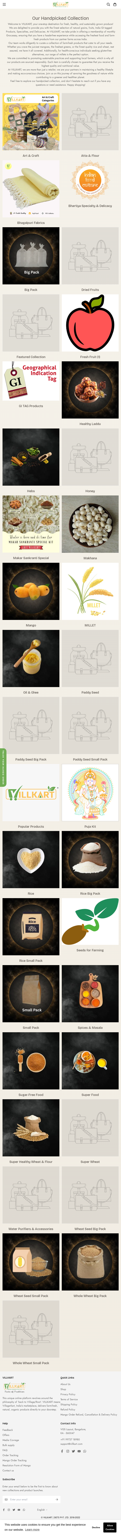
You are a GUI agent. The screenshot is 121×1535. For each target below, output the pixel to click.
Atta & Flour (90, 156)
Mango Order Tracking (14, 1460)
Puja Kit (90, 826)
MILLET (90, 625)
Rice (31, 893)
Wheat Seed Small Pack (31, 1296)
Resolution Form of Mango (17, 1465)
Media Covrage (11, 1440)
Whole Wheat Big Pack (90, 1296)
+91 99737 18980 (70, 1439)
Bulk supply (8, 1445)
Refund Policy (67, 1409)
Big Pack (30, 290)
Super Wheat (90, 1162)
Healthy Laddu (90, 424)
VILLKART (48, 1402)
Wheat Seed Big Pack (90, 1229)
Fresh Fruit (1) (90, 357)
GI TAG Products (31, 406)
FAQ (5, 1450)
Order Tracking (10, 1455)
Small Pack (31, 1028)
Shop (63, 1389)
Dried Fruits (90, 290)
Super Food (90, 1095)
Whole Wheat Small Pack (31, 1363)
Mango (31, 625)
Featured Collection (31, 357)
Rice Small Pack (31, 960)
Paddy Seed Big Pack (30, 759)
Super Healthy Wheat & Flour (30, 1162)
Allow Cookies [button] (110, 1527)
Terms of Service (69, 1399)
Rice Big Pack (90, 893)
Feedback (8, 1430)
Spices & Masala (90, 1028)
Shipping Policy (68, 1404)
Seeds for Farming (90, 950)
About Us (65, 1384)
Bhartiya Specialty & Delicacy (90, 206)
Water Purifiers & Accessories (31, 1229)
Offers (6, 1435)
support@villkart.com (71, 1444)
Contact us (8, 1470)
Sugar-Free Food (31, 1095)
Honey (90, 491)
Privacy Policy (67, 1394)
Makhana (90, 558)
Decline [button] (96, 1527)
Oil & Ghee (30, 692)
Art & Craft (31, 156)
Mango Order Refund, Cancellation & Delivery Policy (88, 1414)
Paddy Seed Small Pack (90, 759)
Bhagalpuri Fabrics (31, 223)
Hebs (31, 491)
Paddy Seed (90, 692)
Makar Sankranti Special (31, 558)
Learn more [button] (32, 1529)
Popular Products (31, 826)
